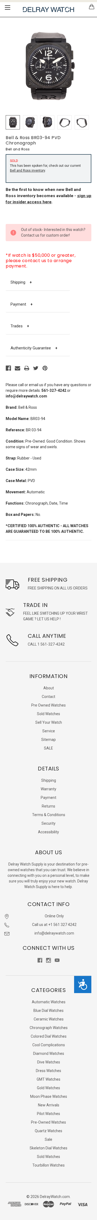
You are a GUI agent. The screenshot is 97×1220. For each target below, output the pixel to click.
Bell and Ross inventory (27, 170)
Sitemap (48, 739)
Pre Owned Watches (48, 705)
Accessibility (48, 832)
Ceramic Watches (49, 1019)
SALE (48, 748)
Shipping (21, 282)
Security (48, 823)
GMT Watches (48, 1079)
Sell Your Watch (48, 722)
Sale (48, 1139)
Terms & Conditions (48, 815)
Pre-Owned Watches (48, 1122)
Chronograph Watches (49, 1028)
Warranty (48, 789)
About (48, 688)
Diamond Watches (48, 1053)
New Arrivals (48, 1105)
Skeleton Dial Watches (48, 1148)
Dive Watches (48, 1062)
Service (48, 731)
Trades (20, 326)
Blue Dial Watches (48, 1010)
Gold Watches (48, 1088)
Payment (22, 304)
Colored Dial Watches (49, 1036)
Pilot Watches (48, 1114)
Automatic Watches (48, 1002)
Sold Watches (48, 714)
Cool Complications (48, 1045)
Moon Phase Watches (48, 1096)
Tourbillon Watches (48, 1165)
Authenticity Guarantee (34, 348)
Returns (48, 806)
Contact (48, 696)
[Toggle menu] (7, 7)
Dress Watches (48, 1071)
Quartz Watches (48, 1131)
